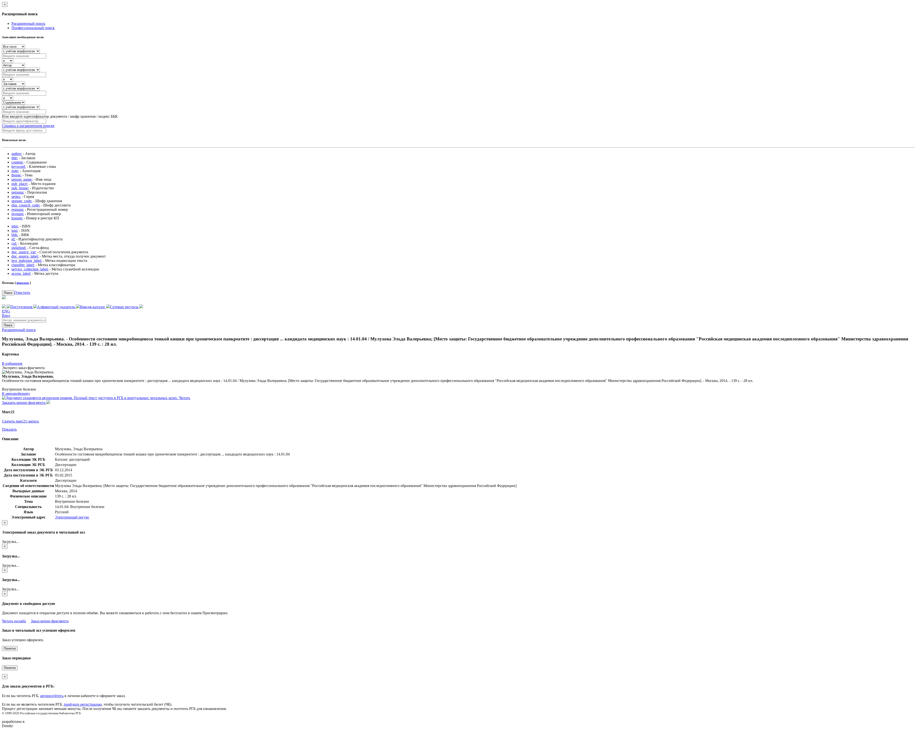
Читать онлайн (14, 621)
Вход (6, 315)
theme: (16, 175)
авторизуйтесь (52, 696)
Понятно (10, 648)
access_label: (21, 273)
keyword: (18, 166)
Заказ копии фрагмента (50, 621)
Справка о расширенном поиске (28, 126)
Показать (9, 429)
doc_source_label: (25, 256)
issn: (14, 230)
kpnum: (17, 218)
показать (22, 283)
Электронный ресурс (72, 517)
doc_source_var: (23, 252)
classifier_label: (23, 265)
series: (16, 197)
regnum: (17, 209)
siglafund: (18, 248)
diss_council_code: (25, 205)
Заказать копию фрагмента (24, 403)
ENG (6, 311)
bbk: (14, 235)
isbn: (15, 226)
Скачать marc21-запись (20, 421)
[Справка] (141, 307)
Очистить (22, 293)
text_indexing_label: (26, 261)
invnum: (17, 214)
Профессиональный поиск (33, 28)
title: (14, 158)
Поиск (8, 293)
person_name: (21, 179)
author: (16, 154)
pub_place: (19, 184)
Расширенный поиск (28, 23)
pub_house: (20, 188)
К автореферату (16, 393)
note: (15, 171)
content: (17, 162)
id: (13, 239)
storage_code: (21, 201)
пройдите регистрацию (83, 704)
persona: (17, 192)
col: (14, 243)
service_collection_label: (29, 269)
